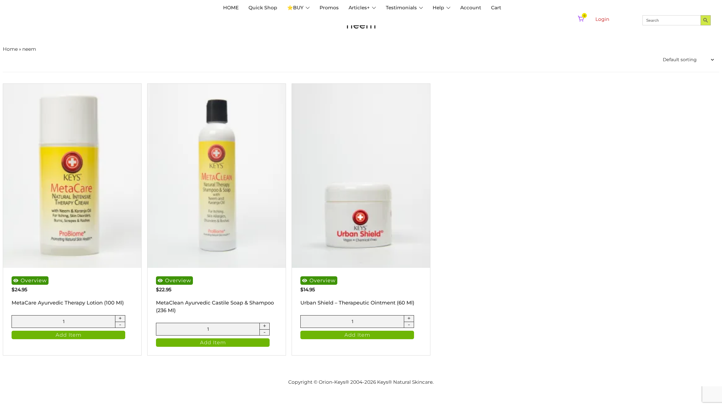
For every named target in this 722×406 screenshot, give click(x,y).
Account (470, 7)
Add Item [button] (69, 335)
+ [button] (120, 318)
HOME (231, 7)
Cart (496, 7)
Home (10, 49)
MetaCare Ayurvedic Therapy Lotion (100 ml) (68, 303)
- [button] (120, 325)
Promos (329, 7)
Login (602, 19)
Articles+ (359, 7)
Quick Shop (262, 7)
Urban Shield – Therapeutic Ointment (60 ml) (357, 303)
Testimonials (401, 7)
